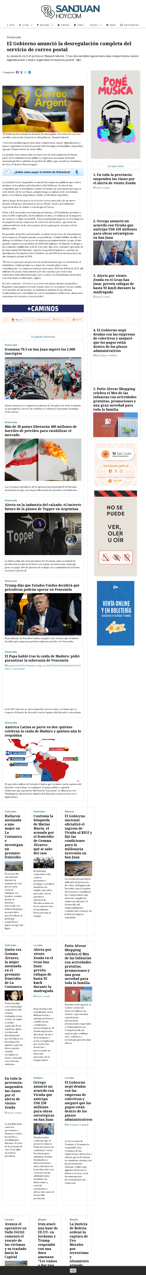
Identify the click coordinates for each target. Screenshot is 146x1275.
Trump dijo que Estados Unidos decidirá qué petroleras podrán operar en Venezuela (42, 587)
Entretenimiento (131, 25)
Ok (73, 1270)
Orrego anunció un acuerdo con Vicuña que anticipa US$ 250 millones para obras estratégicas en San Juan (44, 1101)
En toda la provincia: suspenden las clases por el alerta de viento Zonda (14, 1093)
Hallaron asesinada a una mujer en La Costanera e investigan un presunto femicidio (14, 836)
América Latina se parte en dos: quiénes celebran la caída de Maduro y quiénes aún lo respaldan (43, 731)
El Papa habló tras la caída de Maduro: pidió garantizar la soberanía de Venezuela (42, 658)
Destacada (14, 37)
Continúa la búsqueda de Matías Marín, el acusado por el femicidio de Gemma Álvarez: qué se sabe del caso (44, 834)
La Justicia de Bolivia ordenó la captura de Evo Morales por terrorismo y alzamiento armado (79, 1244)
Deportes (94, 25)
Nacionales (45, 25)
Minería (69, 811)
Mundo (113, 25)
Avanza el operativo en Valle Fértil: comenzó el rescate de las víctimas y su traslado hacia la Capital (16, 1240)
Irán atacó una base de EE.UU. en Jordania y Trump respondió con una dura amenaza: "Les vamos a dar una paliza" (48, 1247)
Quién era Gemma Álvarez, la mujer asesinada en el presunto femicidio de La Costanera (13, 968)
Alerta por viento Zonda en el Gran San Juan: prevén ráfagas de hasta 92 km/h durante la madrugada (43, 970)
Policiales (65, 25)
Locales (25, 25)
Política (80, 25)
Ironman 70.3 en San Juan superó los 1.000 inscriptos (40, 351)
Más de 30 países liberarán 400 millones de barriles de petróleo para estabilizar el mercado (41, 430)
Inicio (12, 25)
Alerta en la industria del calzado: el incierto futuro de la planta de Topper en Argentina (43, 506)
